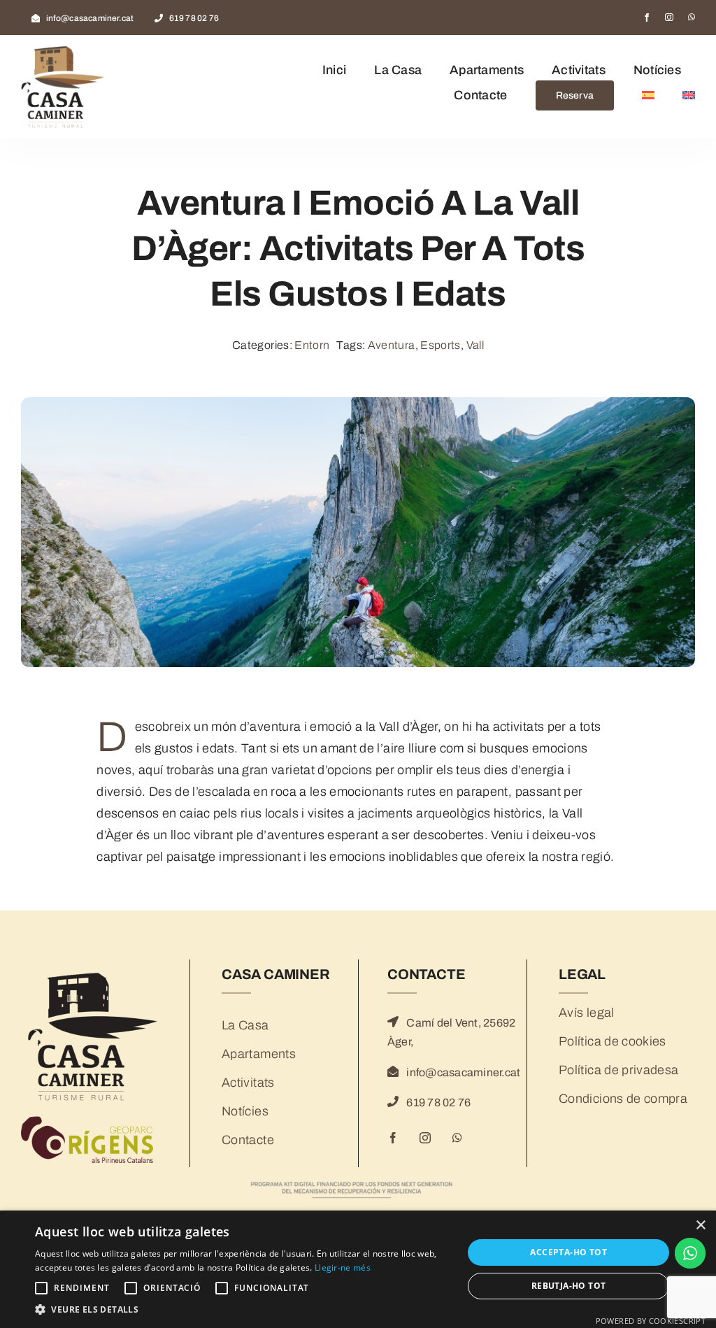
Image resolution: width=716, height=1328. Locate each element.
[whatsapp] (691, 17)
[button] (242, 1310)
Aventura (391, 345)
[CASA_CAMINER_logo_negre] (91, 973)
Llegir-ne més (343, 1267)
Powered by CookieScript (651, 1320)
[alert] (358, 1269)
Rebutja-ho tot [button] (568, 1286)
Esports (440, 345)
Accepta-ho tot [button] (568, 1252)
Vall (475, 345)
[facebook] (647, 17)
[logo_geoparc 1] (91, 1120)
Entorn (311, 345)
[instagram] (669, 17)
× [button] (700, 1225)
